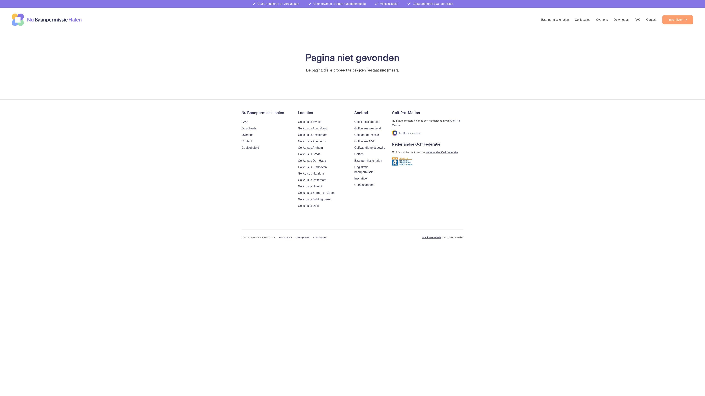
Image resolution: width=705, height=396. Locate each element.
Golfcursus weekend (367, 128)
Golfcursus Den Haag (312, 160)
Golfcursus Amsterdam (312, 134)
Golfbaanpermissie (366, 134)
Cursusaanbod (364, 184)
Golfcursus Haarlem (311, 173)
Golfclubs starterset (366, 121)
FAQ (637, 19)
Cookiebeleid (250, 147)
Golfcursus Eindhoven (312, 167)
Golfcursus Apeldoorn (312, 141)
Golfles (359, 154)
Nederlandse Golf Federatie (442, 152)
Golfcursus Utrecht (310, 186)
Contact (651, 19)
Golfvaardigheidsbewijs (369, 147)
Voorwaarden (285, 237)
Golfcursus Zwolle (309, 121)
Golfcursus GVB (364, 141)
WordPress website (431, 237)
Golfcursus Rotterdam (312, 180)
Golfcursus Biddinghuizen (315, 199)
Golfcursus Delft (308, 205)
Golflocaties (582, 19)
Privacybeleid (303, 237)
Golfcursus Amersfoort (312, 128)
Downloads (621, 19)
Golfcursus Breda (309, 154)
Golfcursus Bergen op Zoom (316, 192)
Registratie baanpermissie (364, 170)
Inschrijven (675, 19)
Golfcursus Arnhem (310, 147)
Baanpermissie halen (555, 19)
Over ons (602, 19)
